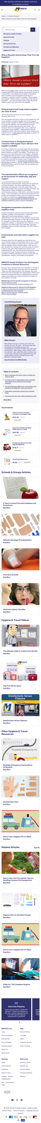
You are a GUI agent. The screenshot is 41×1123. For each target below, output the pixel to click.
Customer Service (26, 1042)
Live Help (23, 1035)
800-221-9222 (25, 1032)
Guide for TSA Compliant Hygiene (16, 984)
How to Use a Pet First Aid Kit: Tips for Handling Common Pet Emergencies (18, 879)
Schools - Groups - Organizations (7, 1078)
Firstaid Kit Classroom (20, 459)
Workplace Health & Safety (12, 34)
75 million (11, 90)
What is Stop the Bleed (8, 294)
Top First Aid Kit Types (12, 686)
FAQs (21, 1039)
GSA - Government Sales (7, 1083)
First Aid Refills (6, 1042)
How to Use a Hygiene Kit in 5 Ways (17, 837)
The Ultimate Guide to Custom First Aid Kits (20, 651)
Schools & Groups (13, 16)
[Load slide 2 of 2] (21, 1022)
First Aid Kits (5, 1039)
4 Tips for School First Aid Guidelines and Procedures (19, 504)
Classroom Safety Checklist (14, 609)
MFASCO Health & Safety (18, 1108)
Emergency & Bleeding (11, 47)
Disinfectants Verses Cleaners (15, 721)
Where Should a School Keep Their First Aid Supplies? (19, 19)
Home (3, 16)
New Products (6, 1066)
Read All (37, 847)
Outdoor (6, 40)
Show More (7, 400)
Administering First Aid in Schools (12, 290)
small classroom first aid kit (21, 133)
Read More (6, 507)
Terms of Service (18, 1110)
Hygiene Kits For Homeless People (17, 915)
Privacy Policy (6, 1110)
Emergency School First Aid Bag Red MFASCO (22, 443)
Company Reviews (26, 1073)
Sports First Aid (8, 37)
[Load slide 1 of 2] (19, 1022)
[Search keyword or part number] (32, 30)
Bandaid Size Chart (10, 802)
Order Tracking (25, 1046)
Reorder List (24, 1066)
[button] (35, 10)
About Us (4, 1049)
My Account (5, 1053)
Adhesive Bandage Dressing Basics (17, 540)
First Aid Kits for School (9, 282)
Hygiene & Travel (9, 50)
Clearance (4, 1069)
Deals (3, 1062)
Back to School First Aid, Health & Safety (14, 292)
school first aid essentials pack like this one (19, 161)
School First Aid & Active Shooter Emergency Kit (17, 284)
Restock (22, 1076)
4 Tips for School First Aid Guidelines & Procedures (18, 289)
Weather (20, 1113)
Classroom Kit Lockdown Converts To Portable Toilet (22, 413)
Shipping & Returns (32, 1110)
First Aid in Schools (10, 575)
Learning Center (6, 1046)
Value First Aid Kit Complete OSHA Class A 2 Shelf (22, 428)
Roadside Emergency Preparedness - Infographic (18, 766)
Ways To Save (6, 1073)
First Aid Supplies (7, 1035)
